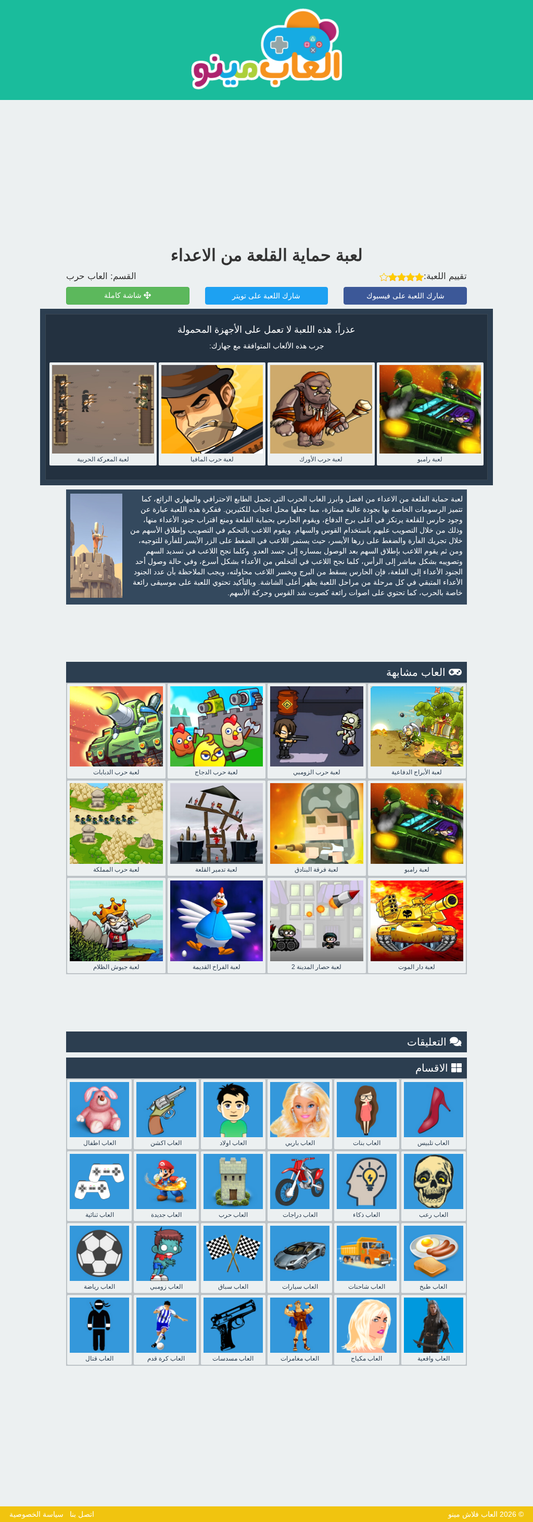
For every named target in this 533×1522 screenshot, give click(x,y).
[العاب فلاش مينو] (266, 48)
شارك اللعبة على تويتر (266, 296)
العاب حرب (87, 276)
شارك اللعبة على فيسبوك (405, 296)
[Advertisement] (266, 170)
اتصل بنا (82, 1514)
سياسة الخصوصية (36, 1514)
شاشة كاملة (124, 295)
